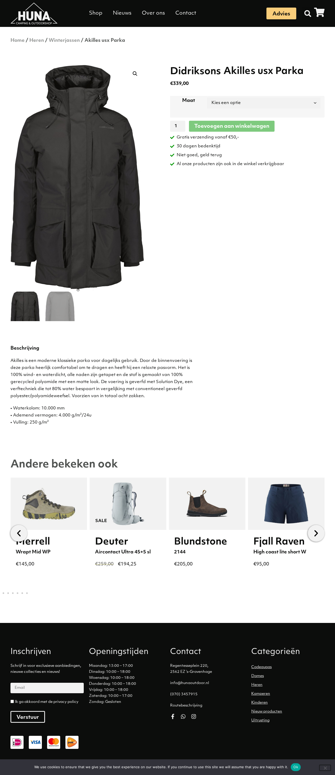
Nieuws (122, 13)
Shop (95, 13)
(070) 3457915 (184, 694)
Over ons (153, 13)
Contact (185, 13)
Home (17, 40)
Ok (295, 767)
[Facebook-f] (172, 716)
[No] (325, 768)
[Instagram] (193, 716)
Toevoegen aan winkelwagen (231, 126)
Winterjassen (64, 40)
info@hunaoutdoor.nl (189, 683)
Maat (188, 101)
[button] (308, 13)
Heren (36, 40)
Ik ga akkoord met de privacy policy (47, 702)
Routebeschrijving (186, 706)
